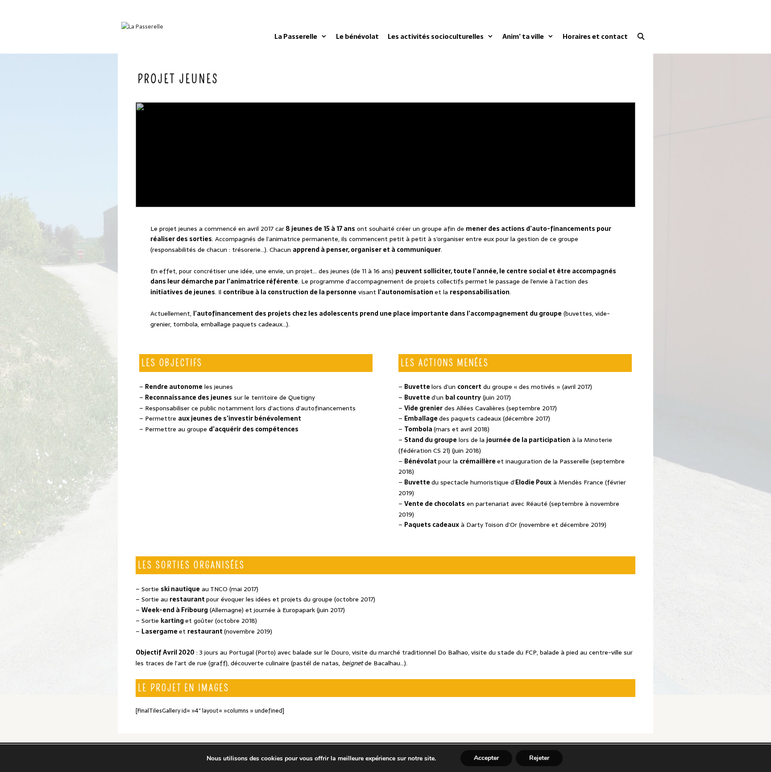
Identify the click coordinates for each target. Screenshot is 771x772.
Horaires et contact (595, 36)
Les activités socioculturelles (436, 36)
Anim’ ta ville (523, 36)
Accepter (486, 758)
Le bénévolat (357, 36)
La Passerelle (295, 36)
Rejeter (539, 758)
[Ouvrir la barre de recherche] (641, 36)
